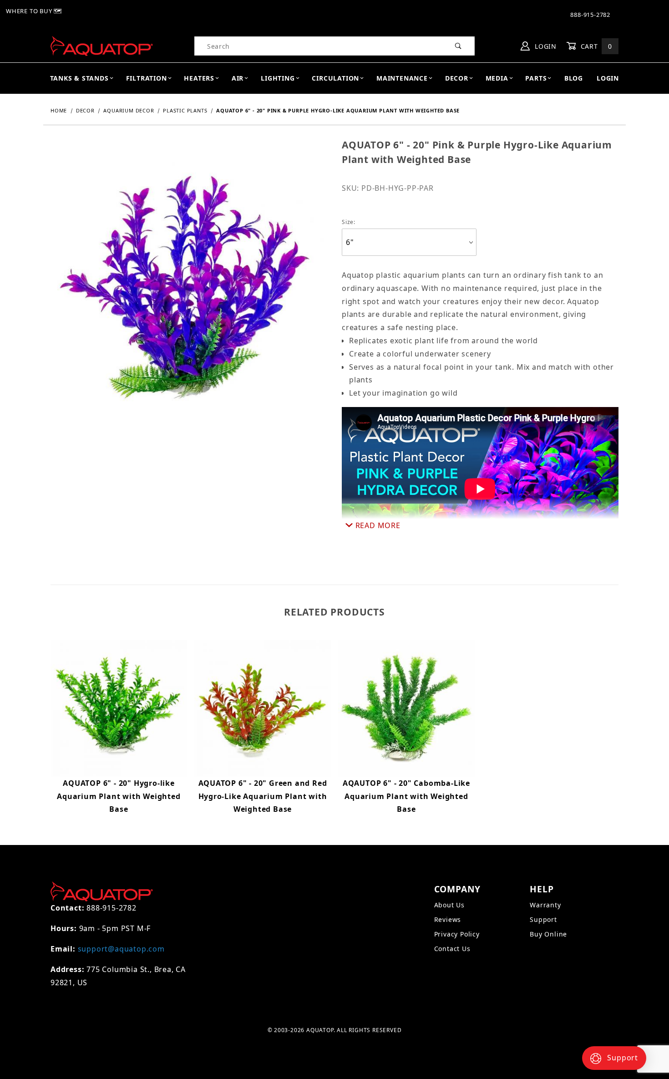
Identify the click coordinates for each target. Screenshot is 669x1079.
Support (543, 919)
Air (237, 78)
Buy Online (548, 934)
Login (544, 46)
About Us (449, 905)
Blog (573, 78)
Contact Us (452, 948)
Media (497, 78)
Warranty (545, 905)
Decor (456, 78)
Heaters (199, 78)
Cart (595, 46)
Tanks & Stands (79, 78)
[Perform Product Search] (458, 46)
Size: (348, 222)
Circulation (335, 78)
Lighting (277, 78)
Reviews (447, 919)
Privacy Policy (457, 934)
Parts (536, 78)
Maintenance (402, 78)
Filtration (146, 78)
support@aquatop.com (121, 949)
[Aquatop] (102, 45)
